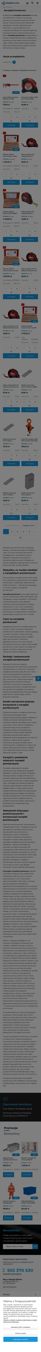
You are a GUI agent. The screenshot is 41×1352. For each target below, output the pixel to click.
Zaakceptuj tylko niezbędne (20, 1327)
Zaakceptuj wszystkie (20, 1339)
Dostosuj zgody (20, 1333)
